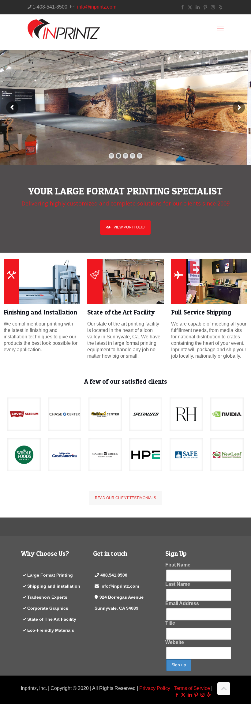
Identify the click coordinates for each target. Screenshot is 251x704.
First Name (177, 564)
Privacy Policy (154, 688)
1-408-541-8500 (49, 6)
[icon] (220, 7)
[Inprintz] (63, 28)
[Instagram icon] (213, 7)
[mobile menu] (220, 29)
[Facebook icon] (182, 7)
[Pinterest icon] (205, 7)
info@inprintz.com (96, 6)
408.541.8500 (113, 575)
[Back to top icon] (223, 688)
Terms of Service (192, 688)
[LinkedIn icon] (197, 7)
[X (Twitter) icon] (190, 7)
